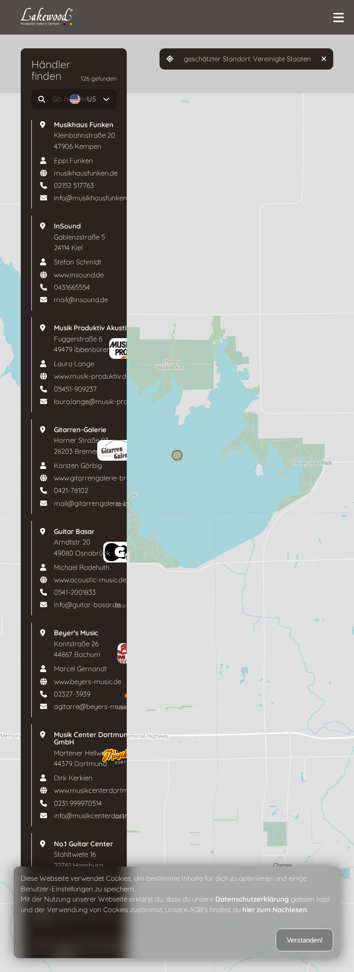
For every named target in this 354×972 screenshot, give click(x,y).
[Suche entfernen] (53, 99)
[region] (177, 486)
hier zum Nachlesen (274, 909)
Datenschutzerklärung (252, 899)
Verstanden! (305, 940)
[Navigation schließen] (338, 17)
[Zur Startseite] (173, 17)
